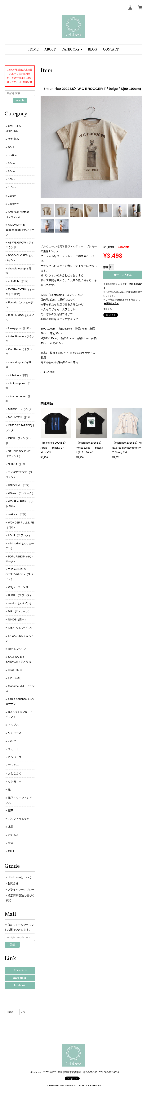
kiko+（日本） (16, 669)
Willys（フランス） (19, 587)
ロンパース (14, 757)
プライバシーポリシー (21, 889)
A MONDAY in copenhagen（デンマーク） (20, 229)
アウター (13, 765)
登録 (12, 944)
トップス (13, 724)
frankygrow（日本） (20, 328)
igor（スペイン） (18, 648)
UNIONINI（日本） (19, 485)
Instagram (19, 978)
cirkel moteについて (20, 877)
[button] (72, 50)
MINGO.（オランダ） (21, 409)
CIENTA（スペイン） (21, 627)
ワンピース (14, 732)
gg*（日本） (15, 677)
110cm (12, 187)
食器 (10, 843)
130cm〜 (13, 203)
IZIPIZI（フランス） (20, 595)
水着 (10, 826)
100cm (12, 179)
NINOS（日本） (17, 619)
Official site (20, 970)
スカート (13, 749)
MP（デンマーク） (19, 611)
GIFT (11, 851)
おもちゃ (13, 834)
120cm (12, 195)
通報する (107, 309)
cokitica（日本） (18, 514)
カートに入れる (123, 274)
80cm (11, 163)
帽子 (10, 810)
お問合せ (13, 883)
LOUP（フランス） (19, 535)
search (20, 100)
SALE (11, 146)
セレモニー (14, 781)
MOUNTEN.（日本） (20, 417)
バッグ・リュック (18, 818)
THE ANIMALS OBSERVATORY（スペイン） (19, 574)
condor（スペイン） (20, 603)
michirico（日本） (18, 375)
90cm (11, 171)
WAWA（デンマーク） (21, 493)
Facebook (19, 985)
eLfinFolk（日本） (19, 281)
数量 (106, 267)
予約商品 (13, 138)
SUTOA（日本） (18, 464)
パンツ (12, 740)
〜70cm (12, 155)
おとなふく (14, 773)
